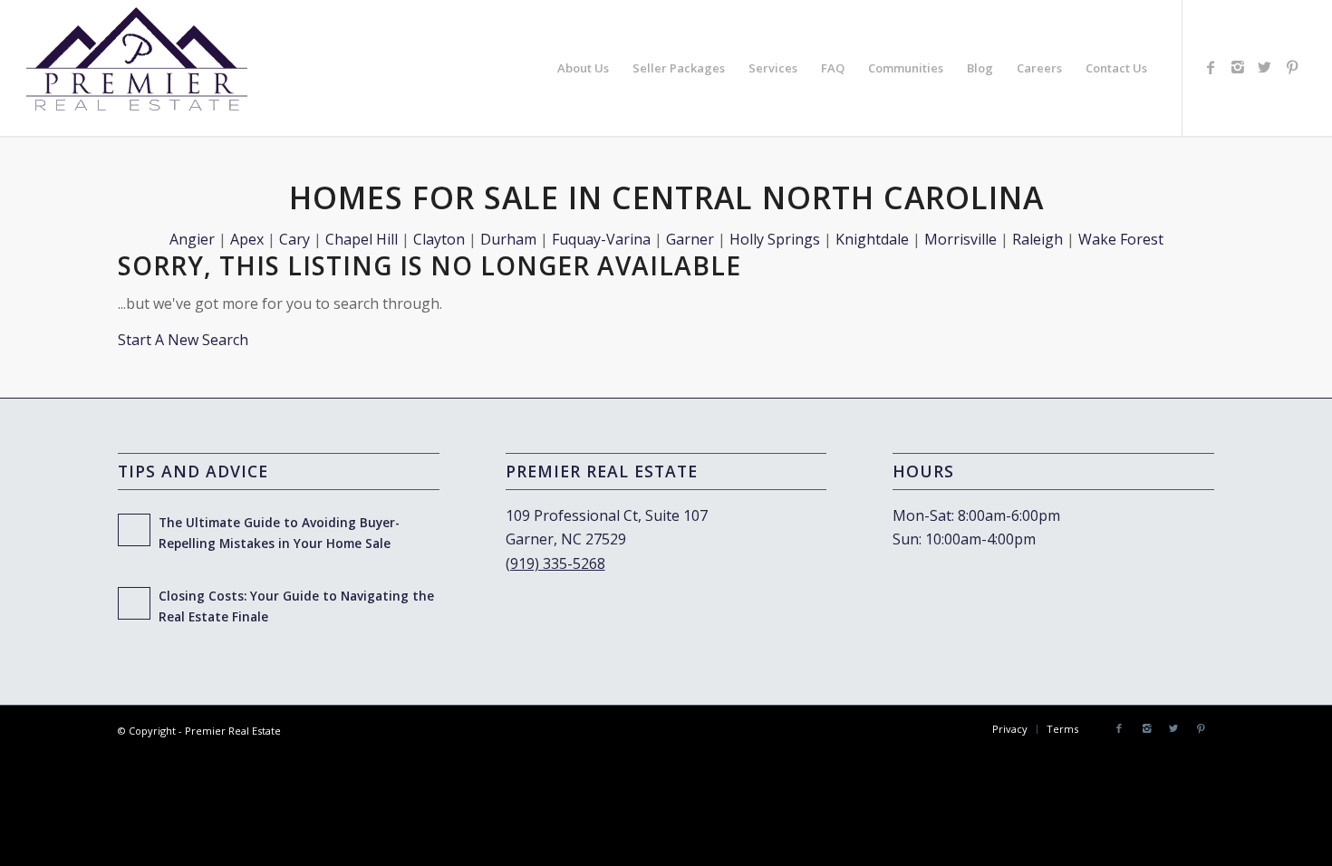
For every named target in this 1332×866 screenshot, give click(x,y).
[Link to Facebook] (1210, 67)
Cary (294, 239)
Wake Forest (1120, 239)
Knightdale (872, 239)
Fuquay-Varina (601, 239)
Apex (247, 239)
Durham (508, 239)
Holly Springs (774, 239)
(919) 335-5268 (555, 563)
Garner (690, 239)
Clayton (439, 239)
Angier (192, 239)
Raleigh (1037, 239)
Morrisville (960, 239)
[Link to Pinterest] (1292, 67)
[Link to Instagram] (1237, 67)
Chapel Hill (361, 239)
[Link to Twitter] (1265, 67)
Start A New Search (183, 340)
